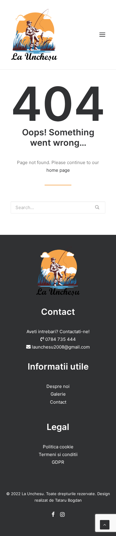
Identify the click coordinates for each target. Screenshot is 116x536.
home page (58, 170)
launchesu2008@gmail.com (61, 347)
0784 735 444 (60, 339)
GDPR (58, 462)
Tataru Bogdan (68, 500)
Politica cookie (58, 447)
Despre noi (58, 386)
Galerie (58, 394)
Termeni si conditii (58, 454)
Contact (58, 402)
